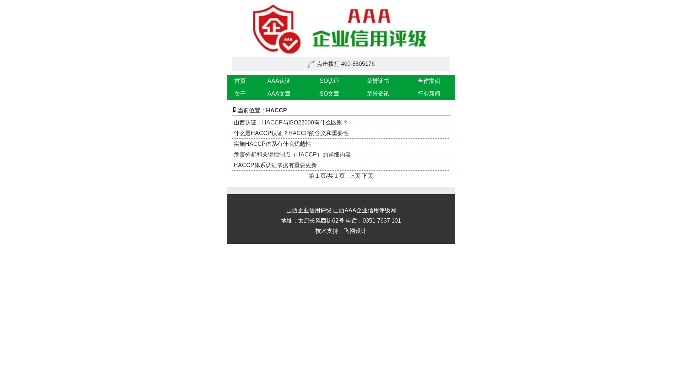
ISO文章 (328, 94)
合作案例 (429, 81)
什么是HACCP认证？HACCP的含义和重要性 (291, 133)
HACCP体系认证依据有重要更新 (275, 165)
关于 (240, 94)
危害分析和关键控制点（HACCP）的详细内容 (292, 154)
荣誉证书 (378, 81)
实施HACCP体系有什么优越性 (272, 144)
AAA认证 (279, 81)
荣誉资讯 (378, 94)
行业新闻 (429, 94)
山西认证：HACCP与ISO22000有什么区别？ (291, 122)
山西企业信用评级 (309, 210)
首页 (240, 81)
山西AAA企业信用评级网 (364, 210)
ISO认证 (328, 81)
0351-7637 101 (382, 221)
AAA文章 (279, 94)
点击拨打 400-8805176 (346, 64)
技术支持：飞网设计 (341, 231)
